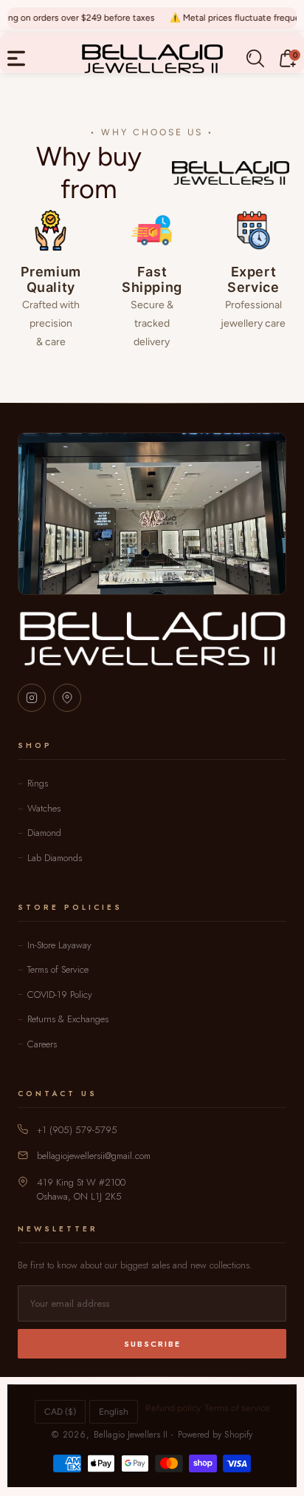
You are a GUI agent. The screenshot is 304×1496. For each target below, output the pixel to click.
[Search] (255, 58)
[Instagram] (32, 698)
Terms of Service (58, 969)
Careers (42, 1044)
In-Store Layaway (59, 945)
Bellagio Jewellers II (130, 1434)
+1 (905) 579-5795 (77, 1130)
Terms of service (237, 1408)
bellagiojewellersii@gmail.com (94, 1156)
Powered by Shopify (215, 1434)
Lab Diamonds (54, 858)
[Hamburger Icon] (16, 58)
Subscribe (152, 1344)
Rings (37, 783)
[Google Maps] (67, 698)
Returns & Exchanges (67, 1019)
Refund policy (173, 1408)
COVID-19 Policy (59, 994)
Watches (44, 808)
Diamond (44, 833)
